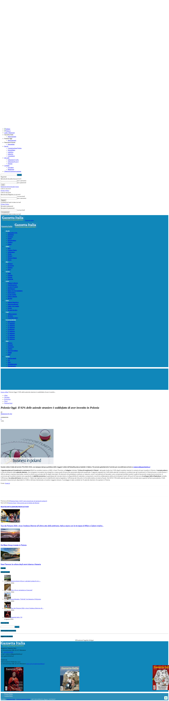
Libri (9, 362)
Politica (10, 242)
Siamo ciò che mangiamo (15, 291)
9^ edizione (11, 339)
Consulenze (11, 156)
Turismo (8, 271)
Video (7, 341)
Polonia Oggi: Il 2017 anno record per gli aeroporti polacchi (28, 501)
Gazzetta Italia (11, 699)
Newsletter (11, 144)
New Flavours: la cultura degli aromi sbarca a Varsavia (21, 564)
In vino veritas (12, 294)
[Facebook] (4, 424)
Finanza (10, 267)
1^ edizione (11, 323)
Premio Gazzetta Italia (11, 320)
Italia (9, 273)
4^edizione (11, 329)
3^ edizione (11, 327)
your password (21, 183)
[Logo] (7, 228)
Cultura (7, 246)
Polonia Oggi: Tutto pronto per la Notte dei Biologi (23, 503)
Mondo (10, 277)
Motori (10, 256)
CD (9, 360)
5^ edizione (11, 331)
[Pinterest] (16, 424)
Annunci (10, 263)
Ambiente (11, 234)
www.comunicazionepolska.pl (35, 664)
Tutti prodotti (12, 358)
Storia (9, 260)
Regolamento (12, 366)
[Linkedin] (29, 424)
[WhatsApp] (23, 424)
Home (3, 392)
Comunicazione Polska (14, 148)
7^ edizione (11, 335)
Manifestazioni (12, 285)
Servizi (6, 146)
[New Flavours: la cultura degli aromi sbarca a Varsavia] (10, 561)
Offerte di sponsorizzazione (12, 171)
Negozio (8, 356)
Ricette (10, 298)
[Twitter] (10, 424)
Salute (9, 244)
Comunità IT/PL (12, 233)
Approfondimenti (13, 304)
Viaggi (10, 352)
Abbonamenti (12, 136)
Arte (9, 248)
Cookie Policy (8, 696)
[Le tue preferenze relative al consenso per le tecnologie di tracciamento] (166, 698)
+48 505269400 (8, 652)
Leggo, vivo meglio (13, 306)
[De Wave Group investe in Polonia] (10, 541)
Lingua (7, 300)
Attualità (8, 231)
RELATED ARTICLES (7, 506)
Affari (7, 262)
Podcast (10, 345)
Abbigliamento (12, 364)
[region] (84, 379)
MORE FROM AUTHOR (21, 506)
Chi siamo (11, 167)
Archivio (10, 316)
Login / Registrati (9, 133)
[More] (35, 424)
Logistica (10, 152)
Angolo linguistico (13, 302)
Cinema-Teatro (12, 250)
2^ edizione (11, 325)
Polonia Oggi (8, 403)
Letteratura (11, 252)
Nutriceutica (11, 292)
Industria (10, 154)
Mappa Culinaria (13, 283)
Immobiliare (11, 150)
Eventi (10, 238)
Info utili (6, 158)
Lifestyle (10, 279)
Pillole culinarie (12, 296)
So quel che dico (12, 310)
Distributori (11, 289)
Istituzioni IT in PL (13, 160)
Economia (11, 265)
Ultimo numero (12, 314)
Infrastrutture (12, 240)
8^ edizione (11, 337)
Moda (9, 254)
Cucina (7, 281)
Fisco (9, 269)
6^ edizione (11, 333)
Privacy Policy (5, 191)
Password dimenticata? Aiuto (10, 187)
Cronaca (10, 236)
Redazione (11, 169)
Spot (9, 354)
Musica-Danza (12, 258)
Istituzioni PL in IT (13, 161)
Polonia (10, 163)
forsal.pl (7, 483)
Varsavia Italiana (13, 350)
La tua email (21, 196)
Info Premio (11, 321)
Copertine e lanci (13, 318)
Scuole (10, 308)
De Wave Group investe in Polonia (13, 545)
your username (21, 181)
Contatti (6, 165)
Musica (10, 343)
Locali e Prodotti (13, 287)
